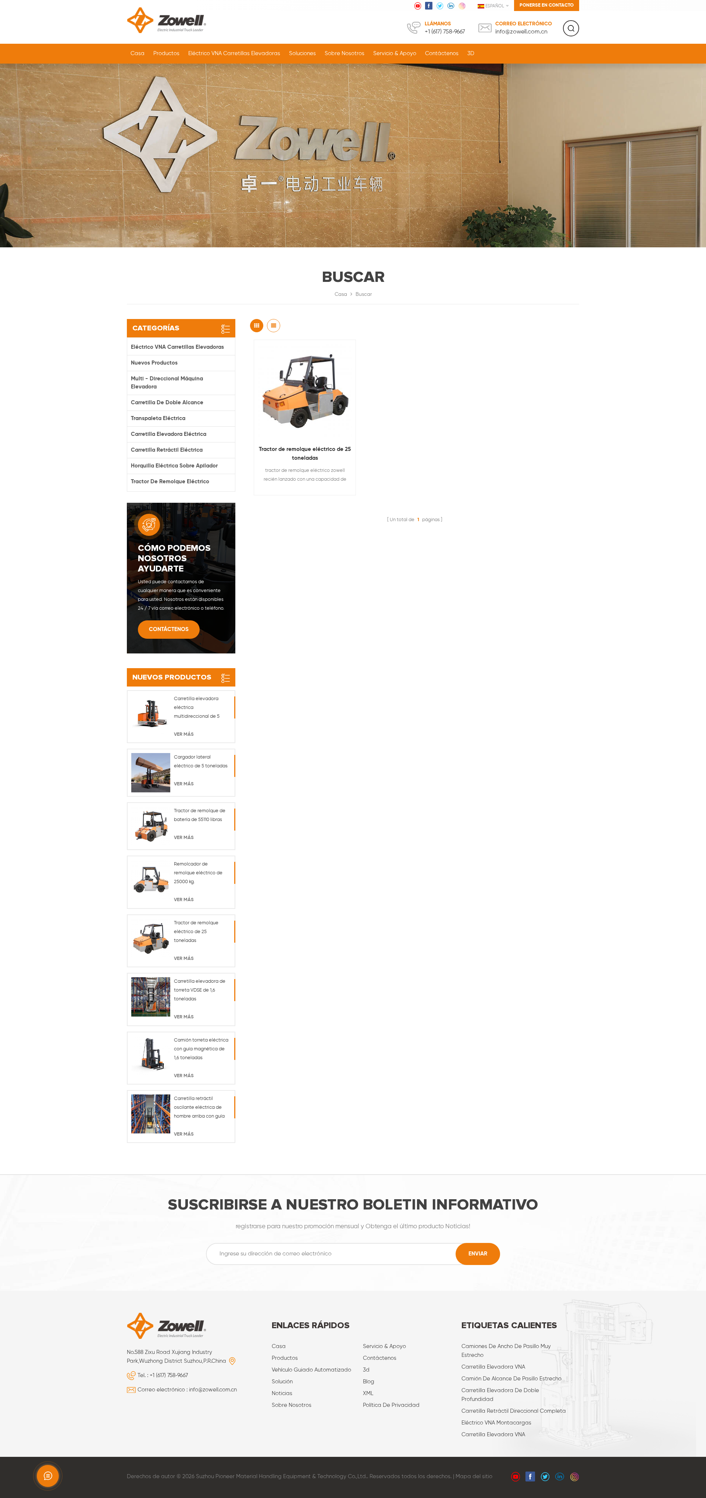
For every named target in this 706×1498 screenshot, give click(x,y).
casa (279, 1346)
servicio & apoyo (394, 53)
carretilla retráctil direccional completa (513, 1411)
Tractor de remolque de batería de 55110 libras (199, 815)
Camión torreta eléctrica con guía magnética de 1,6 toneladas (201, 1049)
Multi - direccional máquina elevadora (167, 383)
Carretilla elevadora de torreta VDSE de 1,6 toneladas (199, 990)
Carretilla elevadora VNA (493, 1367)
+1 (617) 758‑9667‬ (445, 32)
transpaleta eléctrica (158, 418)
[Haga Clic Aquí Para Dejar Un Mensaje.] (48, 1476)
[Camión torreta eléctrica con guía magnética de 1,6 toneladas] (150, 1055)
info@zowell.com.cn (521, 32)
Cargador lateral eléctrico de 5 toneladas (201, 761)
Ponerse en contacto (547, 5)
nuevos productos (154, 363)
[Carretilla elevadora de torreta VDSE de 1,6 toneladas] (150, 996)
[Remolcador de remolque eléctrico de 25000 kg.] (150, 879)
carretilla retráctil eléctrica (167, 450)
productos (285, 1358)
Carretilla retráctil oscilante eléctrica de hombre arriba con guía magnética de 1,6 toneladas (199, 1108)
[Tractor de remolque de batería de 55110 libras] (150, 826)
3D (470, 53)
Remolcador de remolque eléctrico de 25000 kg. (198, 873)
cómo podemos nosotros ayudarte (174, 558)
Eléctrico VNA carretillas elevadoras (234, 53)
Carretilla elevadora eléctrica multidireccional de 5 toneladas (197, 708)
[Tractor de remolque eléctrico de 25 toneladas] (305, 391)
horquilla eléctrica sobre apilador (174, 466)
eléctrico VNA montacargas (496, 1423)
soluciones (302, 53)
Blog (368, 1381)
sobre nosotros (344, 53)
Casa (138, 53)
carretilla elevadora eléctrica (168, 434)
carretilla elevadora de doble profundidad (500, 1395)
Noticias (282, 1393)
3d (366, 1370)
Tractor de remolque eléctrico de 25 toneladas (305, 454)
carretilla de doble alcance (167, 402)
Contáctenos (442, 53)
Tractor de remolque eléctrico (170, 481)
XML (368, 1393)
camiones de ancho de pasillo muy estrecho (506, 1351)
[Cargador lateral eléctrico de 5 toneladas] (150, 772)
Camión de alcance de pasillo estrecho (511, 1378)
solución (282, 1381)
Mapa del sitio (474, 1476)
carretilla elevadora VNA (493, 1434)
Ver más (184, 734)
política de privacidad (391, 1405)
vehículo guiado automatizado (311, 1370)
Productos (166, 53)
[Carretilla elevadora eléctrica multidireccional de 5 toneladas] (150, 714)
